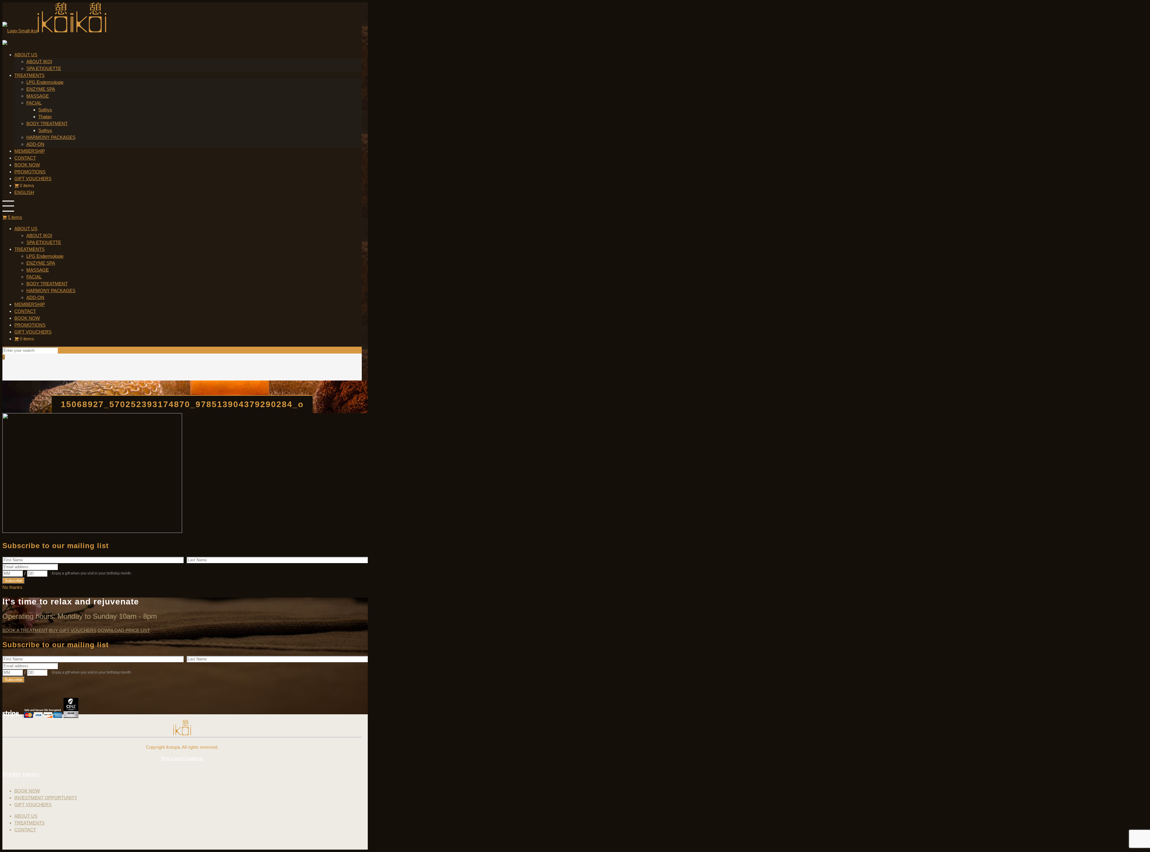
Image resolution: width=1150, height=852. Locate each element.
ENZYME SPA (40, 263)
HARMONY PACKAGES (50, 290)
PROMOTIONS (30, 325)
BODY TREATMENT (47, 283)
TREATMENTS (29, 249)
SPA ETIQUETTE (43, 242)
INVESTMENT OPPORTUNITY (45, 797)
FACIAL (34, 276)
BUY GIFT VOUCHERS (72, 630)
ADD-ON (35, 297)
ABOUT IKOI (39, 235)
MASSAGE (37, 269)
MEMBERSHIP (29, 304)
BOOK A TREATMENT (25, 630)
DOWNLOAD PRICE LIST (124, 630)
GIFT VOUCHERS (33, 331)
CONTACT (25, 311)
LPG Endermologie (44, 256)
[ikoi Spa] (54, 31)
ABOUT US (25, 228)
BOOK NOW (27, 318)
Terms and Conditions (182, 758)
